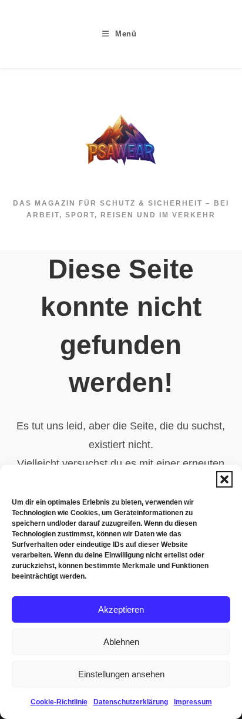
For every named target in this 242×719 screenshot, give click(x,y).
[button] (224, 479)
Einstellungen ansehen (121, 674)
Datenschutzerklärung (130, 702)
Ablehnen (121, 642)
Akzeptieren (121, 609)
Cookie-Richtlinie (59, 702)
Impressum (193, 702)
